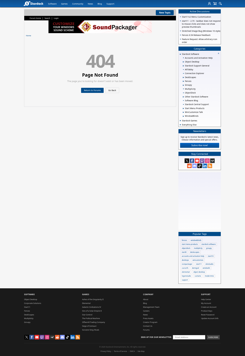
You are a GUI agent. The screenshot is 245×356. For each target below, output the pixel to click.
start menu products (190, 244)
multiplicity (198, 248)
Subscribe (213, 337)
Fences (27, 311)
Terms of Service (120, 351)
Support (110, 3)
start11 (199, 264)
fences (184, 240)
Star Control (87, 314)
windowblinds (196, 240)
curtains (198, 276)
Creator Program (150, 322)
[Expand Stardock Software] (180, 54)
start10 (211, 256)
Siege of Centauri (89, 326)
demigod (195, 268)
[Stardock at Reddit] (189, 165)
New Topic (165, 12)
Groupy (27, 322)
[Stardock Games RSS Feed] (209, 165)
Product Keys (206, 311)
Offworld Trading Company (93, 322)
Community (77, 3)
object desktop (199, 272)
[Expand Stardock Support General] (183, 66)
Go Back (112, 90)
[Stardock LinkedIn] (204, 165)
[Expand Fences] (183, 81)
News (90, 3)
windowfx (206, 268)
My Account (206, 303)
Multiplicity (28, 318)
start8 (184, 252)
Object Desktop (30, 299)
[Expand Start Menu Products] (183, 108)
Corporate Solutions (32, 303)
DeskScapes (29, 314)
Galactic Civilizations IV (91, 307)
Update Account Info (209, 318)
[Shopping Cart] (215, 3)
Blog (100, 3)
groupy (209, 248)
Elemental (86, 303)
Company (148, 294)
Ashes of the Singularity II (93, 299)
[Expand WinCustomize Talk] (183, 112)
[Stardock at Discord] (194, 165)
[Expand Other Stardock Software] (183, 97)
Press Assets (148, 318)
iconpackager (187, 264)
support (185, 280)
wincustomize (198, 260)
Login (56, 18)
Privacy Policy (106, 351)
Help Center (206, 299)
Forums (146, 330)
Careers (146, 311)
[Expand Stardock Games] (180, 120)
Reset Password (207, 314)
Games (64, 3)
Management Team (151, 307)
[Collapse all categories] (218, 53)
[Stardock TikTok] (199, 165)
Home (28, 35)
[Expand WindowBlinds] (183, 116)
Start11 (27, 307)
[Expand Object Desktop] (183, 62)
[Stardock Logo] (33, 3)
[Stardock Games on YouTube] (197, 160)
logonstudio (186, 276)
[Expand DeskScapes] (183, 77)
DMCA (132, 351)
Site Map (141, 351)
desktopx (185, 260)
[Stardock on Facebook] (192, 160)
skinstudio (209, 264)
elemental (186, 272)
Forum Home (35, 18)
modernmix (209, 276)
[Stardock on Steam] (212, 160)
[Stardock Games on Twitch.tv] (202, 160)
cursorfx (185, 268)
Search (47, 18)
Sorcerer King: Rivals (90, 330)
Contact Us (147, 326)
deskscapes (194, 252)
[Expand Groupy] (183, 85)
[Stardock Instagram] (207, 160)
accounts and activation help (193, 256)
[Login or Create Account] (209, 3)
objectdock (186, 248)
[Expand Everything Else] (180, 124)
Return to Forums (92, 90)
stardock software (208, 244)
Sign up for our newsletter (156, 337)
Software (52, 3)
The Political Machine (91, 318)
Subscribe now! (199, 145)
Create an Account (209, 307)
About (145, 299)
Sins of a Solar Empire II (92, 311)
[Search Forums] (220, 3)
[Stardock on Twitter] (186, 160)
